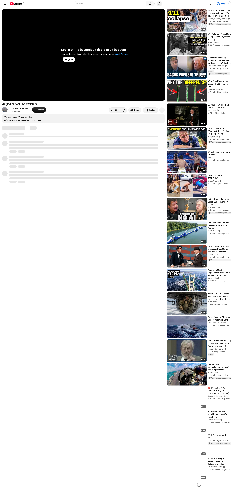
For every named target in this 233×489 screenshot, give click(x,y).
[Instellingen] (210, 3)
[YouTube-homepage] (16, 4)
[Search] (150, 3)
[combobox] (110, 3)
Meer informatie (122, 54)
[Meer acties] (162, 110)
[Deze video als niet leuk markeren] (123, 110)
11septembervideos (19, 108)
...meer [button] (38, 120)
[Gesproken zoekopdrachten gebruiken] (159, 3)
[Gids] (4, 3)
